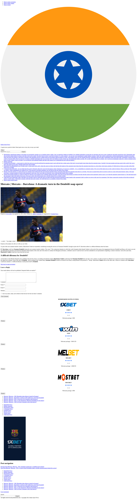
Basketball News (8, 404)
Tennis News (7, 413)
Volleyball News (8, 414)
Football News (54, 214)
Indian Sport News (5, 144)
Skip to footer (7, 4)
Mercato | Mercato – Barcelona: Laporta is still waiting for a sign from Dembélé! (24, 397)
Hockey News (69, 172)
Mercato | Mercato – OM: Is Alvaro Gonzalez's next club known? (20, 402)
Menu (2, 150)
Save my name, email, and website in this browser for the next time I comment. (22, 293)
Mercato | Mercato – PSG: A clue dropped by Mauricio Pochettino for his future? (24, 400)
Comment (3, 282)
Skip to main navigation (10, 2)
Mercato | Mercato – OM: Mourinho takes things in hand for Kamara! (21, 396)
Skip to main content (9, 3)
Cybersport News (8, 409)
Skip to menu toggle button (10, 180)
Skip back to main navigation (8, 264)
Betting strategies (8, 161)
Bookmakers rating (70, 157)
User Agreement (5, 492)
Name (3, 284)
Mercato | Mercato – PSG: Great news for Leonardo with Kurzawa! (21, 399)
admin (34, 214)
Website (3, 290)
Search (2, 494)
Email (3, 287)
